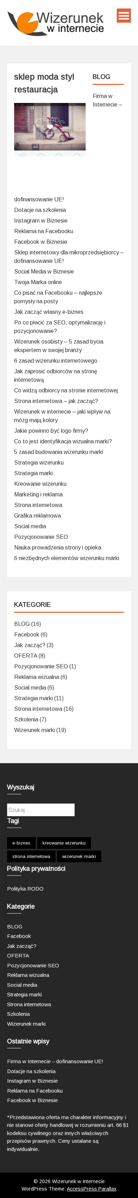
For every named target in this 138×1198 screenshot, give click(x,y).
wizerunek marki (79, 856)
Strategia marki (33, 473)
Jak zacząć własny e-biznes (49, 312)
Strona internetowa (38, 505)
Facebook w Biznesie (40, 242)
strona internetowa (31, 856)
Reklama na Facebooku (43, 231)
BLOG (22, 624)
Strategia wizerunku (39, 463)
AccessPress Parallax (91, 1189)
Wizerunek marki (34, 730)
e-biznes (21, 843)
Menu (124, 15)
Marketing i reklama (38, 494)
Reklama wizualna (36, 677)
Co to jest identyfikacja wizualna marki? (63, 441)
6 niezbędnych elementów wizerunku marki (66, 558)
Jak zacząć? (29, 645)
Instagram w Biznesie (41, 221)
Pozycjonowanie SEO (41, 537)
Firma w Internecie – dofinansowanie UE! (55, 1061)
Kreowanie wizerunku (40, 484)
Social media (30, 526)
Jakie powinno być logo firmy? (51, 431)
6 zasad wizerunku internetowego (55, 361)
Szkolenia (26, 719)
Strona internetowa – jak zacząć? (56, 401)
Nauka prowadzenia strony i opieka (57, 548)
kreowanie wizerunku (64, 843)
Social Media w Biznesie (44, 272)
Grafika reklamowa (37, 516)
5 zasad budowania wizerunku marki (58, 452)
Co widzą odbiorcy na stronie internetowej (66, 390)
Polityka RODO (25, 889)
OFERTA (25, 656)
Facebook (26, 635)
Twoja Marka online (38, 282)
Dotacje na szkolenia (40, 210)
